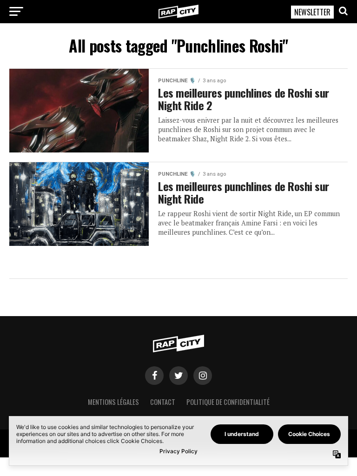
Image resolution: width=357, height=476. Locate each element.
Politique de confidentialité (228, 402)
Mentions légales (113, 402)
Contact (162, 402)
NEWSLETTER (312, 12)
